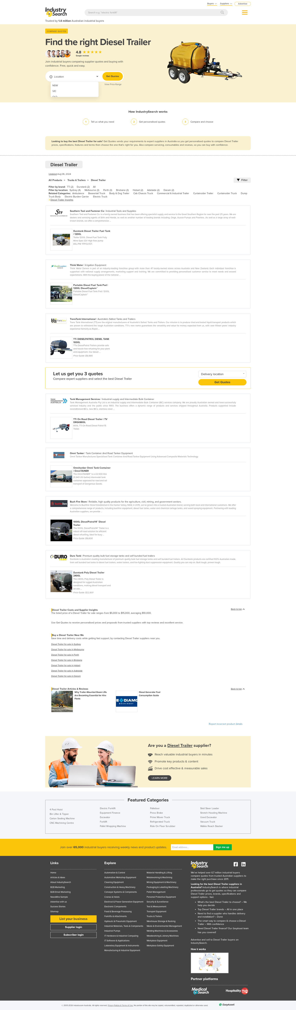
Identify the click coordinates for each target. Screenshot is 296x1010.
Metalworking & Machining (159, 877)
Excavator (105, 817)
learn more (160, 778)
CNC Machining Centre (62, 822)
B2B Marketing (57, 887)
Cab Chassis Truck (143, 193)
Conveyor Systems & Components (120, 892)
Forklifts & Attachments (115, 916)
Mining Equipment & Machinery (161, 882)
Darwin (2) (169, 190)
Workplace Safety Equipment (160, 945)
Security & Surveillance (157, 901)
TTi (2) (70, 186)
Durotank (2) (83, 186)
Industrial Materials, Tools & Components (123, 926)
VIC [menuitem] (54, 91)
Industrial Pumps (112, 931)
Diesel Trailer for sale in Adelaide (66, 670)
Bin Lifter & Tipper (59, 814)
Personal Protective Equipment (161, 897)
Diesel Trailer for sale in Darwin (66, 676)
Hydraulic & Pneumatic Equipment (120, 921)
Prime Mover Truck (160, 817)
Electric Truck (100, 196)
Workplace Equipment (157, 940)
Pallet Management (156, 892)
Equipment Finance (110, 812)
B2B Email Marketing (60, 892)
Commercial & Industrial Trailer (173, 193)
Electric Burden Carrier (77, 196)
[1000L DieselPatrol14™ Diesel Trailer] (82, 517)
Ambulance (78, 193)
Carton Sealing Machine (62, 818)
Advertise (242, 3)
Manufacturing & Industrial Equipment (122, 950)
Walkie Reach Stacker (211, 826)
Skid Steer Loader (209, 808)
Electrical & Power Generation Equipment (123, 901)
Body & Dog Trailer (119, 193)
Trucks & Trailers (76, 180)
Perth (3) (107, 190)
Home (53, 872)
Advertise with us (58, 901)
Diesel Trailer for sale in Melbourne (67, 649)
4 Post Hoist (56, 809)
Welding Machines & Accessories (162, 931)
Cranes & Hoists (112, 897)
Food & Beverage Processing (118, 911)
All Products (55, 180)
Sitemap (54, 911)
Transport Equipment (156, 911)
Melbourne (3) (92, 190)
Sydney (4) (75, 190)
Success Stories (57, 906)
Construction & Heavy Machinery (119, 887)
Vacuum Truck (207, 821)
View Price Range (112, 84)
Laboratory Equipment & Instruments (121, 945)
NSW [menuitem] (55, 85)
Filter (244, 180)
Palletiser (155, 808)
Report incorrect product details (226, 724)
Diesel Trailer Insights (62, 199)
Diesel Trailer (98, 180)
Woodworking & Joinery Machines (163, 935)
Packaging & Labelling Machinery (162, 887)
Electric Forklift (107, 808)
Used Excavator (208, 817)
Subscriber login (74, 935)
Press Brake (156, 812)
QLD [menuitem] (54, 96)
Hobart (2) (138, 190)
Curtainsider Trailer (203, 193)
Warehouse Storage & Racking (161, 921)
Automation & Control (114, 872)
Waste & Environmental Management (164, 926)
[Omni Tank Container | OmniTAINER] (82, 463)
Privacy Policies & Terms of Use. (120, 1005)
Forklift (103, 821)
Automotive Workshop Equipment (120, 877)
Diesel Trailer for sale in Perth (65, 655)
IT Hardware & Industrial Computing (121, 935)
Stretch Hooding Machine (213, 812)
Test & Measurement (156, 906)
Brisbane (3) (122, 190)
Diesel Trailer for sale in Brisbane (66, 660)
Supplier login (73, 927)
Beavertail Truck (96, 193)
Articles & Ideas (57, 877)
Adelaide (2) (153, 190)
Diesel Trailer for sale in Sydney (66, 644)
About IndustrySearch (60, 882)
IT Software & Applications (117, 940)
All (94, 186)
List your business (73, 919)
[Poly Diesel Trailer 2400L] (82, 568)
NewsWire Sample (59, 897)
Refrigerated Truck (160, 821)
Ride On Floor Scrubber (162, 826)
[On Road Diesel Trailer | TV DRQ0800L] (82, 415)
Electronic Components (115, 906)
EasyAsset (238, 928)
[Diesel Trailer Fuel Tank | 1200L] (82, 226)
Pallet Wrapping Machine (113, 826)
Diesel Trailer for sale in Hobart (65, 665)
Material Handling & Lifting (159, 872)
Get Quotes (112, 76)
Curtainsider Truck (227, 193)
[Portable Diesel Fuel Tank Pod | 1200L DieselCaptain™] (82, 281)
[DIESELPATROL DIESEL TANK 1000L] (82, 335)
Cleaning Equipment (114, 882)
